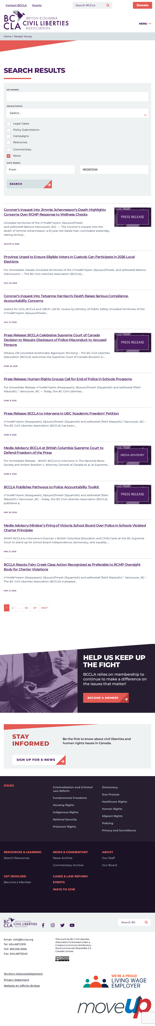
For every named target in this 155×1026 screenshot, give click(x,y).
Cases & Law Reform (70, 876)
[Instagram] (52, 925)
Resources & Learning (23, 852)
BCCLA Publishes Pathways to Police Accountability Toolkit (52, 487)
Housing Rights (63, 805)
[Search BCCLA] (88, 5)
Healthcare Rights (114, 801)
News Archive (62, 858)
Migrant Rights (112, 816)
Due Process (110, 794)
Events (59, 882)
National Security (65, 819)
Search (16, 184)
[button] (110, 25)
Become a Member (17, 882)
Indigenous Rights (65, 812)
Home (8, 36)
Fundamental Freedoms (70, 798)
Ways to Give (64, 889)
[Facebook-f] (43, 925)
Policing (107, 823)
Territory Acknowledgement (23, 973)
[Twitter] (62, 925)
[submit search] (108, 5)
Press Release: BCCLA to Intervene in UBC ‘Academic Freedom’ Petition (61, 413)
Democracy (110, 787)
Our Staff (108, 858)
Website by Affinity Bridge (22, 985)
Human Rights (112, 809)
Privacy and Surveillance (119, 830)
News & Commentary (70, 852)
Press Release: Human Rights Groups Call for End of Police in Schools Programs (68, 379)
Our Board (109, 865)
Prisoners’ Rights (64, 826)
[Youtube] (72, 925)
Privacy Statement (16, 980)
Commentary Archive (68, 865)
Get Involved (15, 876)
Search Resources (16, 858)
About (107, 852)
